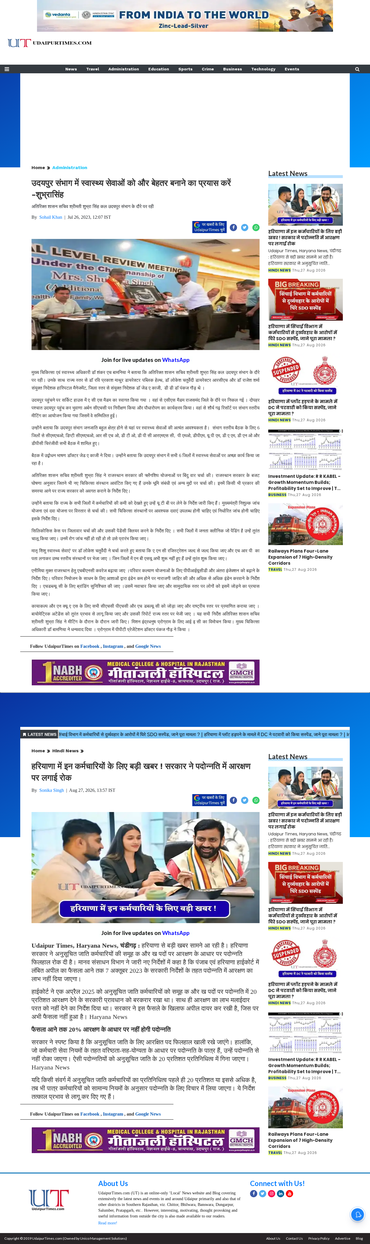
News (71, 69)
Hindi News (65, 750)
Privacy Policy (319, 1238)
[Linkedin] (280, 1193)
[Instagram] (271, 1193)
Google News (148, 646)
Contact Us (294, 1238)
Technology (263, 69)
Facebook (89, 646)
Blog (359, 1238)
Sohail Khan (50, 217)
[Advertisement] (185, 113)
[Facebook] (253, 1193)
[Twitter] (262, 1193)
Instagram (113, 646)
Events (292, 69)
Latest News (288, 173)
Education (158, 69)
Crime (208, 69)
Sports (185, 69)
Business (232, 69)
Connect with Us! (277, 1183)
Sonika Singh (51, 790)
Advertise (342, 1238)
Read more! (107, 1223)
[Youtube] (289, 1193)
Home (38, 167)
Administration (123, 69)
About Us (113, 1183)
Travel (92, 69)
